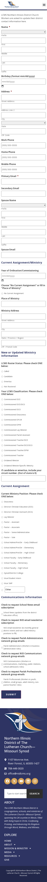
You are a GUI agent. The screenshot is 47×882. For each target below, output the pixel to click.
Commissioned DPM (12, 424)
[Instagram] (35, 781)
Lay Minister (9, 517)
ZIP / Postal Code (9, 347)
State (3, 126)
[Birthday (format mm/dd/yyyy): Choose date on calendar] (2, 86)
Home (7, 840)
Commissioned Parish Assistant (17, 435)
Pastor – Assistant (11, 522)
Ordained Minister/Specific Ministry (18, 465)
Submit (11, 694)
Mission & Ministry (16, 848)
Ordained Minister (11, 460)
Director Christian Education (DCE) (18, 506)
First (3, 44)
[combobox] (15, 793)
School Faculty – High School (16, 568)
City (3, 119)
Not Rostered (10, 386)
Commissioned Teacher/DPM (16, 450)
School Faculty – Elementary (15, 563)
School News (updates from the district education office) (20, 613)
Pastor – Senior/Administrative (17, 532)
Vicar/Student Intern (12, 578)
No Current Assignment (14, 293)
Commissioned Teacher (14, 455)
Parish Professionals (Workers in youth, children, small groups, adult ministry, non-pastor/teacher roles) (21, 682)
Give (6, 859)
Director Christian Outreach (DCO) (18, 512)
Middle (4, 54)
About (8, 844)
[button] (44, 5)
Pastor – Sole (9, 537)
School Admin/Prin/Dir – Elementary (19, 547)
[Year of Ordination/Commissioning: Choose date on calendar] (2, 280)
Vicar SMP (8, 583)
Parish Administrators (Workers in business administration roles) (21, 647)
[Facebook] (7, 781)
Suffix (3, 71)
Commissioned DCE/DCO (14, 404)
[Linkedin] (28, 781)
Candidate (8, 376)
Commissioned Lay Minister (15, 430)
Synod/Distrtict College (13, 573)
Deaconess (8, 501)
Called (6, 371)
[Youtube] (21, 781)
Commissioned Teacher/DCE (16, 440)
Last (3, 63)
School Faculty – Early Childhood (17, 557)
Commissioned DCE (12, 399)
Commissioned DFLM (13, 419)
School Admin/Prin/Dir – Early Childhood (20, 542)
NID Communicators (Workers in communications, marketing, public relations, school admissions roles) (22, 664)
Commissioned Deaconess (15, 414)
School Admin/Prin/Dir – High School (19, 552)
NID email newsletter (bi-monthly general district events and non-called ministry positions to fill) (21, 630)
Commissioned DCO (12, 409)
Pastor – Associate (12, 527)
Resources (10, 855)
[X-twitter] (14, 781)
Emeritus (8, 381)
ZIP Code (5, 135)
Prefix (4, 35)
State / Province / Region (12, 338)
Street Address (7, 101)
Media (8, 852)
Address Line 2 (7, 110)
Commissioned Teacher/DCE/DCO (18, 445)
